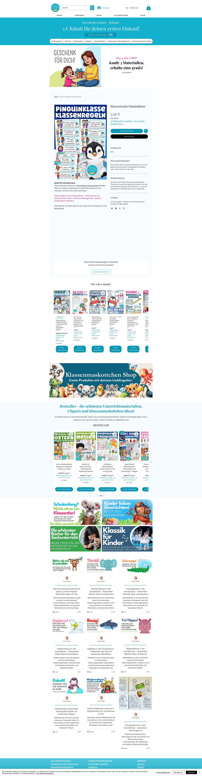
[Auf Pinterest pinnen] (116, 208)
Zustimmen (191, 772)
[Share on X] (124, 208)
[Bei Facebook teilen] (112, 208)
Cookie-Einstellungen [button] (163, 772)
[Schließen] (199, 772)
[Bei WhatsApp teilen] (120, 208)
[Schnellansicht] (62, 302)
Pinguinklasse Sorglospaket (87, 186)
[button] (148, 7)
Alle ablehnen (178, 772)
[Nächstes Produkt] (151, 302)
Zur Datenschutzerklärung (45, 773)
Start (56, 97)
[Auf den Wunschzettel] (146, 131)
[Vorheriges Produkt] (50, 302)
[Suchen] (92, 7)
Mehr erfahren (59, 208)
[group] (101, 322)
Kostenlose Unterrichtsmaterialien (66, 585)
